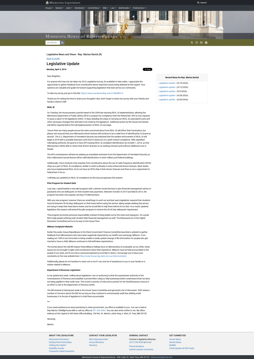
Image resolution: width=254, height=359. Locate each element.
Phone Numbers (136, 346)
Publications (138, 8)
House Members (96, 342)
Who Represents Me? (98, 339)
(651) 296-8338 (136, 342)
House (48, 8)
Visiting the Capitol (57, 345)
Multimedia (124, 8)
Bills (105, 8)
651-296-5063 (99, 310)
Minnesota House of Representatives (81, 36)
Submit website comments (141, 349)
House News (175, 339)
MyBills (172, 345)
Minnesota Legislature (65, 2)
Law (113, 8)
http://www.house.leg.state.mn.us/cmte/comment (103, 256)
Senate (58, 8)
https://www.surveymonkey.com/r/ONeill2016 (102, 93)
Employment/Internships (60, 342)
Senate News (175, 342)
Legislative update (167, 83)
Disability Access (56, 348)
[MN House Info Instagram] (196, 42)
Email (148, 342)
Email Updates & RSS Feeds (181, 348)
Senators (93, 345)
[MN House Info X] (191, 42)
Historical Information (59, 339)
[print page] (206, 42)
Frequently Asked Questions (61, 351)
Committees (93, 8)
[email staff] (201, 42)
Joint (68, 8)
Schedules (79, 8)
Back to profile (53, 58)
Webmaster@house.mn (161, 357)
